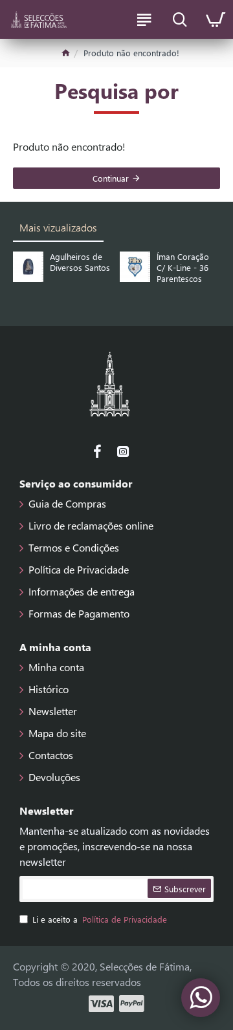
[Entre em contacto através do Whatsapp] (200, 997)
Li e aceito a (99, 919)
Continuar (111, 178)
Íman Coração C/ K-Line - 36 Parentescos (183, 268)
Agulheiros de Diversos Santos (80, 262)
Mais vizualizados (58, 227)
